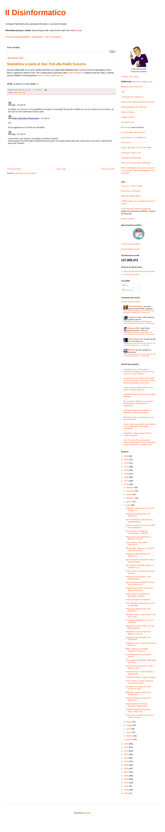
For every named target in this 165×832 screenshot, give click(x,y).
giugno (129, 722)
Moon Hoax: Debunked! (131, 191)
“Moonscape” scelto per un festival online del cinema (140, 549)
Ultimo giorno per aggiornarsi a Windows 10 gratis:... (138, 538)
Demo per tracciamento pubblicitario (136, 163)
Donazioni (37, 37)
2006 (126, 776)
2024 (126, 456)
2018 (126, 477)
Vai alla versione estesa (130, 302)
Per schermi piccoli (131, 274)
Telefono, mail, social (129, 76)
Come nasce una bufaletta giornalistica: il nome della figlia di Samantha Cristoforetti (139, 426)
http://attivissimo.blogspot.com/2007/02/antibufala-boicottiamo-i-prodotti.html (139, 311)
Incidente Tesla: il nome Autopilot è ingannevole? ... (140, 673)
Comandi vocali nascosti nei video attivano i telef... (139, 667)
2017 (126, 481)
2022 (126, 463)
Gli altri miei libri (127, 219)
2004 (126, 783)
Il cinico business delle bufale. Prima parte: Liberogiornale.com (138, 388)
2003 (126, 786)
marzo (129, 732)
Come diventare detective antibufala (136, 209)
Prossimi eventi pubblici (17, 37)
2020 (126, 470)
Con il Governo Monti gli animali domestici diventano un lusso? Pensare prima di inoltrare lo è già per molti (139, 442)
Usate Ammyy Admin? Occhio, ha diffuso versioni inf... (139, 589)
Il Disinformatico (35, 12)
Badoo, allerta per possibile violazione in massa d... (137, 650)
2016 (126, 484)
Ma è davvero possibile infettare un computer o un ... (140, 566)
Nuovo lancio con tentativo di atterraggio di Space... (137, 595)
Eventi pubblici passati (130, 249)
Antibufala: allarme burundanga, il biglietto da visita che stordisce (137, 411)
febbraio (129, 736)
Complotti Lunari (128, 122)
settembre (130, 498)
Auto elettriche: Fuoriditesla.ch (133, 137)
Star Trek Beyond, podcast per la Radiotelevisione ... (139, 520)
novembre (130, 491)
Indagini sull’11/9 (128, 117)
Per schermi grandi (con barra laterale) (139, 271)
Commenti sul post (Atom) (25, 173)
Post (126, 285)
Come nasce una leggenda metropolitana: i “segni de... (138, 532)
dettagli (78, 30)
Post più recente (14, 169)
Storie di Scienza (128, 112)
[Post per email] (45, 90)
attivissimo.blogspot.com (142, 82)
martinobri (132, 317)
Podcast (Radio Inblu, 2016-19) (134, 107)
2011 (126, 758)
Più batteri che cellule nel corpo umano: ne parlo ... (138, 688)
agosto (129, 501)
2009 (126, 765)
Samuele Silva (134, 328)
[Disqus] (61, 132)
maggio (129, 725)
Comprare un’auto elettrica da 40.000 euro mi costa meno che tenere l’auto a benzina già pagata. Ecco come (139, 380)
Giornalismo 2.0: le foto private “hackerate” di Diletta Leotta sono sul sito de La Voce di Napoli (138, 371)
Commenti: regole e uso (131, 153)
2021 (126, 467)
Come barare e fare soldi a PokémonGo (137, 543)
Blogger (87, 813)
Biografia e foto (127, 87)
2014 (126, 747)
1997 (126, 793)
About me (139, 87)
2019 (126, 474)
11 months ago (144, 345)
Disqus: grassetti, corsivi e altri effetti (136, 147)
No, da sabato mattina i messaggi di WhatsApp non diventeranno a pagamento (138, 403)
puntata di (75, 73)
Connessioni (126, 142)
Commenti (128, 290)
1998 (126, 790)
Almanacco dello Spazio (131, 196)
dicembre (130, 487)
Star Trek (22, 92)
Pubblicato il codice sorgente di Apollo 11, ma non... (138, 633)
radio (16, 92)
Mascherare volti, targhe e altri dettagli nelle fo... (138, 578)
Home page (61, 169)
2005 (126, 779)
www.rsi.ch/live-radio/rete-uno (50, 75)
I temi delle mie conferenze (132, 97)
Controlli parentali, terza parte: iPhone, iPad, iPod (138, 710)
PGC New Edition (135, 306)
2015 (126, 744)
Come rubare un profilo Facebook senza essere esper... (139, 682)
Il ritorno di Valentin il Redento (138, 600)
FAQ (123, 92)
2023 (126, 460)
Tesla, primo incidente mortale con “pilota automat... (140, 716)
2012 (126, 754)
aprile (128, 729)
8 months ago (145, 312)
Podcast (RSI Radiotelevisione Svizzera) (137, 102)
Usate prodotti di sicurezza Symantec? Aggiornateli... (137, 705)
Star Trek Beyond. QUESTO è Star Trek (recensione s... (140, 583)
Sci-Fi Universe (53, 37)
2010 (126, 761)
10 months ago (149, 323)
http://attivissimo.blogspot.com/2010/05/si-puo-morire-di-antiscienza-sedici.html (137, 322)
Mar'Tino (132, 350)
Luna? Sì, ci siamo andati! (131, 186)
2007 (126, 772)
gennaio (129, 739)
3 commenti (37, 90)
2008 (126, 769)
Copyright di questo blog (131, 158)
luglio (128, 505)
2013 (126, 751)
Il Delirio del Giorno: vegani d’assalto (140, 677)
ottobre (129, 494)
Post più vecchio (108, 169)
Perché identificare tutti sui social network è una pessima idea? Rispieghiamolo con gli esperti (138, 170)
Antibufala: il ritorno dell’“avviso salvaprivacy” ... (138, 693)
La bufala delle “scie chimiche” (133, 132)
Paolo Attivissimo (135, 339)
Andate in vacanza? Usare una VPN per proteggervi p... (140, 526)
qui (37, 84)
